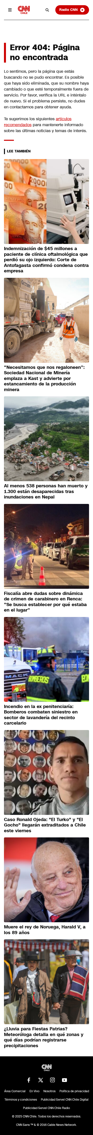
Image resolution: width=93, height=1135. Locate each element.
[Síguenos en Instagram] (53, 1080)
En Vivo (34, 1091)
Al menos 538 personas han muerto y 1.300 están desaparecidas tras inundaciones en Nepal (46, 491)
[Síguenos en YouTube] (64, 1080)
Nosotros (49, 1091)
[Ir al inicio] (24, 10)
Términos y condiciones (20, 1100)
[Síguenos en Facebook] (29, 1080)
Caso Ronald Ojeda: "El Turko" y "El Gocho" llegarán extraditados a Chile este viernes (45, 825)
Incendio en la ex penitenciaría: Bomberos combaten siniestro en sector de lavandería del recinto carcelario (41, 715)
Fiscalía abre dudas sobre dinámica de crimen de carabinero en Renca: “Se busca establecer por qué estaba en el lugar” (45, 602)
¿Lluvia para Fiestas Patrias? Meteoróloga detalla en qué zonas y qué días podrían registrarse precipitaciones (43, 1037)
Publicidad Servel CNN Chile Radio (46, 1108)
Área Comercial (15, 1091)
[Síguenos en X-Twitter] (41, 1080)
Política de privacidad (74, 1091)
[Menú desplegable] (10, 10)
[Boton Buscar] (47, 10)
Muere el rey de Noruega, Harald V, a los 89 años (45, 930)
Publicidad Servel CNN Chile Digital (65, 1100)
